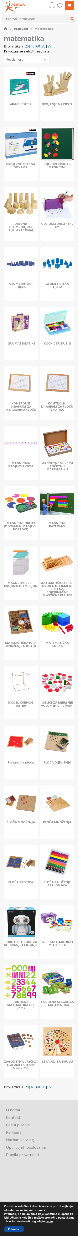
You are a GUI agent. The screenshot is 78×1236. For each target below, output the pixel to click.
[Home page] (5, 29)
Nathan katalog (20, 1139)
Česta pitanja (18, 1124)
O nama (13, 1109)
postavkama (66, 1218)
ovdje (49, 1221)
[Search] (71, 19)
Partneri (13, 1132)
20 (27, 46)
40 (32, 46)
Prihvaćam (14, 1229)
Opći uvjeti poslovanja (26, 1147)
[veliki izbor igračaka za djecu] (14, 6)
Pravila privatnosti (22, 1154)
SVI (49, 46)
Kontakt (13, 1117)
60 (38, 46)
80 (44, 46)
